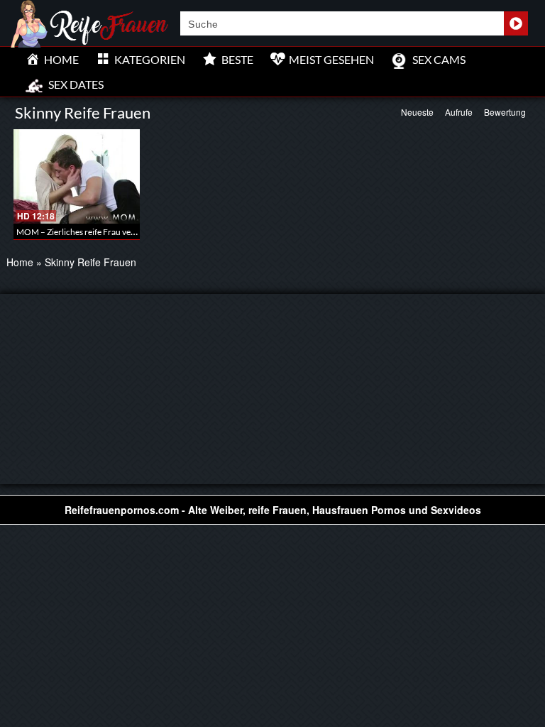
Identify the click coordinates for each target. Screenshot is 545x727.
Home (19, 262)
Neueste (417, 112)
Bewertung (505, 112)
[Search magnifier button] (516, 23)
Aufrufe (459, 112)
